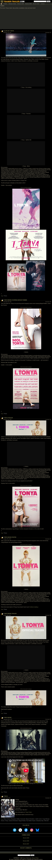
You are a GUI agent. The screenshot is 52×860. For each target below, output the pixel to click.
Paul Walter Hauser (31, 820)
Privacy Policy (35, 858)
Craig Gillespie (45, 819)
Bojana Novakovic (30, 819)
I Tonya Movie (7, 717)
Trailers (5, 3)
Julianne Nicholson (13, 820)
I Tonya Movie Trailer (10, 613)
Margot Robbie (22, 820)
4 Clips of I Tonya (8, 30)
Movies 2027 (36, 3)
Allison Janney (7, 819)
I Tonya (5, 295)
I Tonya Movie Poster (9, 537)
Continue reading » (34, 607)
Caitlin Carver (38, 819)
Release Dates (12, 3)
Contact (43, 3)
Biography (13, 819)
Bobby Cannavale (21, 819)
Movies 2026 (28, 3)
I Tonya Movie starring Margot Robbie (15, 300)
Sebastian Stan (40, 820)
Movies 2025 (20, 3)
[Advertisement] (26, 19)
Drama (2, 820)
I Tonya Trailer (8, 417)
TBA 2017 (46, 820)
